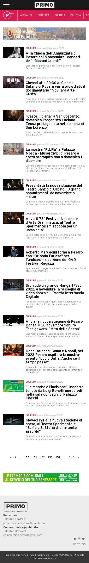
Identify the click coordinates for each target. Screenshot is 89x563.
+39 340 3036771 (14, 531)
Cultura (59, 15)
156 (34, 457)
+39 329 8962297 (15, 519)
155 (26, 457)
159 (58, 457)
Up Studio (79, 544)
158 (50, 457)
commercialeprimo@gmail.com (22, 535)
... (20, 457)
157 (42, 457)
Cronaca (43, 15)
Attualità (26, 15)
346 (71, 457)
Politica (75, 15)
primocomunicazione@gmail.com (24, 523)
